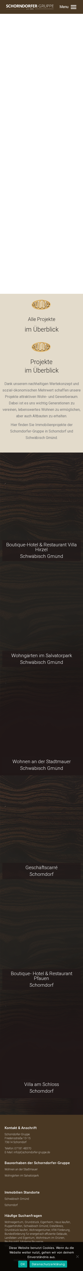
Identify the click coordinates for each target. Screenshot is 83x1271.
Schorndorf (11, 1205)
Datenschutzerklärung (48, 1264)
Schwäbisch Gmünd (17, 1198)
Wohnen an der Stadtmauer (21, 1169)
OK (23, 1264)
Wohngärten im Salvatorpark (22, 1175)
